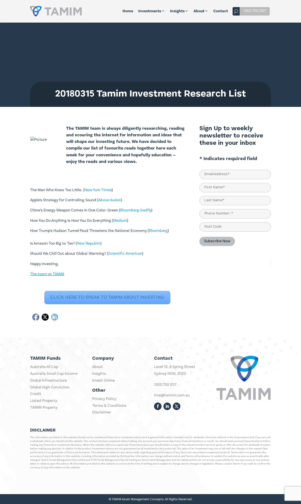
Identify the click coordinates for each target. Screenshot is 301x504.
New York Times (98, 190)
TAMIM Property (44, 408)
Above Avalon (109, 200)
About (199, 11)
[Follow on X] (176, 406)
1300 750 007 (254, 11)
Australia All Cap (44, 367)
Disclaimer (101, 412)
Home (128, 11)
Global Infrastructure (48, 381)
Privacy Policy (104, 399)
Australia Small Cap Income (54, 374)
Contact (220, 11)
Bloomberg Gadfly (135, 210)
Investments (149, 11)
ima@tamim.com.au (172, 395)
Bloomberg (158, 231)
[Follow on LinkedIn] (167, 406)
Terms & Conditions (109, 406)
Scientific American (125, 254)
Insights (177, 11)
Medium (120, 221)
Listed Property (43, 401)
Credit (35, 394)
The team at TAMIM (47, 274)
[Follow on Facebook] (158, 406)
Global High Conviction (49, 387)
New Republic (88, 244)
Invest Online (103, 381)
